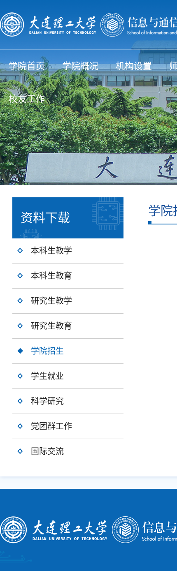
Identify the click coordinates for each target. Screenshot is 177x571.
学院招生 (47, 351)
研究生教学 (51, 300)
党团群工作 (51, 426)
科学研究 (47, 401)
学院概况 (80, 66)
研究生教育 (51, 326)
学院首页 (27, 66)
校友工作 (27, 99)
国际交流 (47, 451)
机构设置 (134, 66)
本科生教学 (51, 250)
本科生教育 (51, 275)
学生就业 (47, 376)
